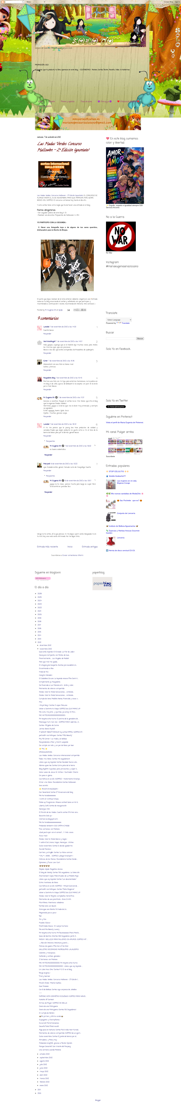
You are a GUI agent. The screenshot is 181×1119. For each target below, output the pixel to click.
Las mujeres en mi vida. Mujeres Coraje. (127, 482)
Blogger (98, 1100)
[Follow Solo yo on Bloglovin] (43, 580)
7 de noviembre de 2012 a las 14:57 (69, 341)
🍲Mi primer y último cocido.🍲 (51, 1016)
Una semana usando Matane (50, 1050)
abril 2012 (44, 1075)
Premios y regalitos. (68, 101)
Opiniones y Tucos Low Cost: (49, 862)
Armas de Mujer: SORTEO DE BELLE (53, 1003)
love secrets (43, 785)
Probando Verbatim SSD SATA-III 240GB (54, 826)
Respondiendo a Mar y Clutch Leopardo (53, 742)
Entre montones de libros (48, 882)
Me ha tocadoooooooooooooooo (50, 822)
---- (40, 993)
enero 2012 (44, 1085)
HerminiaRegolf (49, 341)
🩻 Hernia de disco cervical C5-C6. (120, 550)
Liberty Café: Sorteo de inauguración (53, 806)
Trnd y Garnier (44, 976)
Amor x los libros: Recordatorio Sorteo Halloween (57, 782)
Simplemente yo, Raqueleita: (49, 682)
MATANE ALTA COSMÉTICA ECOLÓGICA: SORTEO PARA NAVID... (62, 996)
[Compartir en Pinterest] (85, 310)
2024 (40, 600)
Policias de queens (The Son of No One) (53, 946)
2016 (40, 628)
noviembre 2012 (46, 649)
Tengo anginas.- (45, 973)
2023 (40, 604)
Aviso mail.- (43, 836)
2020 (40, 614)
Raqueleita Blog (49, 378)
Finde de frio (43, 672)
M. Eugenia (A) (51, 310)
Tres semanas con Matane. (49, 829)
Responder (47, 334)
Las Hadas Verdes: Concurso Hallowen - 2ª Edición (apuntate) (60, 195)
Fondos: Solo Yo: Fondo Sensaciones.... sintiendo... (56, 692)
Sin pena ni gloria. (45, 775)
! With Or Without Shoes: (49, 799)
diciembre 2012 (46, 645)
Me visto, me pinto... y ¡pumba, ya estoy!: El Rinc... (57, 712)
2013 (40, 639)
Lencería (120, 538)
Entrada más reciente (47, 546)
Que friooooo (43, 986)
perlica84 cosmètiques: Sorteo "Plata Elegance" (56, 889)
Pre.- (41, 702)
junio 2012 (44, 1068)
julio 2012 (43, 1064)
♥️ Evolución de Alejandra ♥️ (128, 101)
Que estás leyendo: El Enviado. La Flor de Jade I (57, 652)
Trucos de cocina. (86, 101)
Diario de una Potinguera (48, 1006)
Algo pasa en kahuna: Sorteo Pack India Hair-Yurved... (59, 1030)
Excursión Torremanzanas (49, 1023)
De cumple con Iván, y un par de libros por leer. (56, 745)
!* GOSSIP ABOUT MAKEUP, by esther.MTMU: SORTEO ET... (61, 732)
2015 (40, 632)
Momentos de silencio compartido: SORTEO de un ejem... (60, 1033)
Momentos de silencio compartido (51, 688)
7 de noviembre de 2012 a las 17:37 (71, 397)
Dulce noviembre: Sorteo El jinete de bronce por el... (58, 1036)
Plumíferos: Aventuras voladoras (51, 902)
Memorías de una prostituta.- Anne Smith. (55, 899)
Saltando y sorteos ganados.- (50, 956)
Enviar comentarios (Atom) (72, 555)
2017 (39, 625)
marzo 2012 (44, 1078)
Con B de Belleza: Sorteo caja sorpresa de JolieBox (58, 989)
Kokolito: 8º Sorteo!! (46, 999)
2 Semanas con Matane (48, 959)
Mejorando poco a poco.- (48, 913)
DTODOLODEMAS (45, 752)
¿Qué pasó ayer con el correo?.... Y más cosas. (56, 832)
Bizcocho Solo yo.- (45, 816)
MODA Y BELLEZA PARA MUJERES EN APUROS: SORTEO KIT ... (63, 939)
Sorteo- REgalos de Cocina (49, 725)
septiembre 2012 (46, 1057)
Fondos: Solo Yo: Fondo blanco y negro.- (53, 839)
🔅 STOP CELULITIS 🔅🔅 (117, 471)
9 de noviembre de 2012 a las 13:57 (78, 480)
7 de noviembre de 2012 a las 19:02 (78, 446)
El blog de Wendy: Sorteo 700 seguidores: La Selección (59, 872)
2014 (40, 635)
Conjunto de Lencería (126, 513)
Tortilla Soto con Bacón (47, 906)
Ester (45, 361)
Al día (40, 101)
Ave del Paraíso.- (45, 849)
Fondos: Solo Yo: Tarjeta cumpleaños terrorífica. (56, 896)
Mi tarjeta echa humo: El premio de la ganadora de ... (59, 719)
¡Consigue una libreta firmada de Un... (53, 909)
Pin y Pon (42, 919)
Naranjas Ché (44, 809)
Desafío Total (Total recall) (49, 1026)
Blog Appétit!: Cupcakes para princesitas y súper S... (58, 769)
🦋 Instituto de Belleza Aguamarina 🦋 (122, 526)
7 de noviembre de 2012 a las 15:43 (69, 378)
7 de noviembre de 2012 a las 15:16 (61, 361)
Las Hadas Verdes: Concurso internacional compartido (59, 755)
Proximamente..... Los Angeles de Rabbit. (54, 658)
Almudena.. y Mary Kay (48, 1040)
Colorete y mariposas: (47, 953)
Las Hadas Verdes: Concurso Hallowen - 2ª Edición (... (59, 979)
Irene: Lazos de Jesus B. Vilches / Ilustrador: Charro (58, 772)
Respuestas (50, 441)
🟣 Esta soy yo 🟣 (105, 101)
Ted (40, 916)
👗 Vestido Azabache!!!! (116, 476)
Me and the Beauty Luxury (49, 929)
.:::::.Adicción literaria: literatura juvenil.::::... (54, 943)
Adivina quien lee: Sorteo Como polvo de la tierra (57, 765)
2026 (40, 593)
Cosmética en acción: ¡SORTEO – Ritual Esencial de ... (58, 886)
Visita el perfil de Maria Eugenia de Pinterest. (125, 422)
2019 (40, 618)
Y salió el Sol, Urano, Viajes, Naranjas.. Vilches (56, 842)
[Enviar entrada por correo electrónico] (68, 310)
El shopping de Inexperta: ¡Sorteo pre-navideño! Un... (58, 665)
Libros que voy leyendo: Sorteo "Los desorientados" (57, 879)
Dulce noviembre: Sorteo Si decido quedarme (55, 846)
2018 (40, 621)
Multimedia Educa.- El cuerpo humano (53, 926)
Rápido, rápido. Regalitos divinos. (51, 869)
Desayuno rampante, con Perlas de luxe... (54, 655)
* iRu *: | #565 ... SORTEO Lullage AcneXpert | (56, 856)
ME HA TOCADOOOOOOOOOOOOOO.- (52, 715)
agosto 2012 (44, 1061)
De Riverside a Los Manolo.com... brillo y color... (56, 685)
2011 (39, 1090)
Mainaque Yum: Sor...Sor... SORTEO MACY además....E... (59, 722)
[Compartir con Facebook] (82, 310)
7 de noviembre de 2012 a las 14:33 (63, 327)
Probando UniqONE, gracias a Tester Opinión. (55, 1043)
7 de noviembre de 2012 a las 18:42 (63, 424)
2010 (40, 1093)
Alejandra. (51, 101)
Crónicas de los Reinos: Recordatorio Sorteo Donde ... (58, 859)
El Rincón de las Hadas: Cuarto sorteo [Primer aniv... (58, 812)
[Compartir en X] (80, 310)
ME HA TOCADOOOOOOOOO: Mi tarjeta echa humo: (58, 963)
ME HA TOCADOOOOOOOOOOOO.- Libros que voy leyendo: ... (61, 966)
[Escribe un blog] (77, 310)
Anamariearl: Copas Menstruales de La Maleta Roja (58, 876)
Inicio (70, 546)
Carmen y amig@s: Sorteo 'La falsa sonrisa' (55, 852)
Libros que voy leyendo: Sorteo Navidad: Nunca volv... (58, 762)
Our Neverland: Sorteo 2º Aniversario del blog (56, 792)
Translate (126, 323)
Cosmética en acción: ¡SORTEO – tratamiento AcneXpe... (59, 779)
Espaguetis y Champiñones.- (50, 1020)
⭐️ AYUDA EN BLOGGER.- (48, 789)
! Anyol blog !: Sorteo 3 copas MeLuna (53, 705)
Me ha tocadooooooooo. (47, 795)
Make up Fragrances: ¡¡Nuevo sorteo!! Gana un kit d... (58, 802)
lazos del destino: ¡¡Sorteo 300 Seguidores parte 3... (58, 936)
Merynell (46, 464)
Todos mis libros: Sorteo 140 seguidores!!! (54, 759)
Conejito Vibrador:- (46, 675)
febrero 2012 (45, 1082)
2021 (40, 611)
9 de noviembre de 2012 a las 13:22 (64, 464)
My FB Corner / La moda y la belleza (53, 739)
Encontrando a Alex (46, 668)
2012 (40, 642)
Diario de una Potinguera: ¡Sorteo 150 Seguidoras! (57, 1009)
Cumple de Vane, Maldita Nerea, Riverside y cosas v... (58, 698)
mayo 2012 (44, 1071)
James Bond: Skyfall (47, 729)
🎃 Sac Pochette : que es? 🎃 (129, 500)
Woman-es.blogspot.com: (48, 819)
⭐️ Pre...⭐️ (43, 749)
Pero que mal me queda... (48, 662)
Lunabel (46, 327)
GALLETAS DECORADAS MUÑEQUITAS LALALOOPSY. (59, 949)
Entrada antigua (90, 546)
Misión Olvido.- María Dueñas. (50, 983)
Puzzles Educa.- (45, 923)
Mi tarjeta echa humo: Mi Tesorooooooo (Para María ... (59, 933)
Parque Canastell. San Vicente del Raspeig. (55, 1046)
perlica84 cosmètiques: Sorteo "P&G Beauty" (55, 735)
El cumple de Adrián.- (47, 1013)
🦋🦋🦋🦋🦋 (44, 866)
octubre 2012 (45, 1054)
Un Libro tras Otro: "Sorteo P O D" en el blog (55, 969)
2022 (40, 607)
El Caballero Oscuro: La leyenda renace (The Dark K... (58, 678)
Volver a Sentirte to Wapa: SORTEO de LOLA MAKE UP (59, 709)
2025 (40, 597)
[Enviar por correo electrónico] (75, 310)
